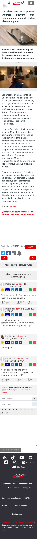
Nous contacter (13, 488)
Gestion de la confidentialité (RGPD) (16, 498)
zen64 (19, 309)
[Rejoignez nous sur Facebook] (6, 462)
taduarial (20, 336)
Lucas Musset (31, 247)
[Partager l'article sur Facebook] (9, 254)
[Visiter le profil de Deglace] (2, 284)
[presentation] (2, 409)
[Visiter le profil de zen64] (2, 309)
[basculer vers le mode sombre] (9, 3)
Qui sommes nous (25, 484)
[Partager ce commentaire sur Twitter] (12, 289)
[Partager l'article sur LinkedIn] (14, 254)
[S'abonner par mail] (19, 254)
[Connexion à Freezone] (31, 3)
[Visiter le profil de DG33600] (2, 359)
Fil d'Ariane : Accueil (9, 523)
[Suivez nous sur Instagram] (16, 462)
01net (13, 206)
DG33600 (21, 358)
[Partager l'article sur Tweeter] (3, 254)
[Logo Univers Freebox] (18, 3)
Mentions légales (9, 484)
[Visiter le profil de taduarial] (2, 337)
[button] (2, 409)
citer (7, 290)
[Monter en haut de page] (20, 289)
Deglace (20, 284)
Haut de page (17, 514)
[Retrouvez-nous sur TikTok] (13, 457)
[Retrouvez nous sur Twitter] (31, 457)
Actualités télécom (26, 523)
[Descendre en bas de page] (16, 289)
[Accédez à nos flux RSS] (5, 457)
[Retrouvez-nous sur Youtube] (22, 457)
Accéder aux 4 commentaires (18, 265)
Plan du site (27, 488)
